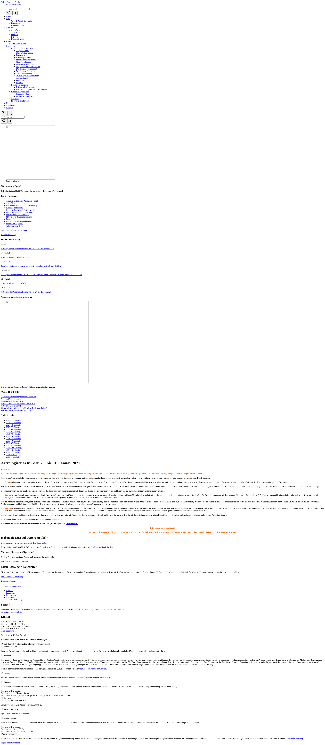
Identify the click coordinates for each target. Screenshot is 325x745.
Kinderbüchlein (17, 39)
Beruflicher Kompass (24, 96)
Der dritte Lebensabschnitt (26, 69)
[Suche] (10, 113)
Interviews (15, 23)
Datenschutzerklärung (294, 738)
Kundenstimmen (17, 25)
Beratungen (10, 46)
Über (8, 19)
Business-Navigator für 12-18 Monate (31, 89)
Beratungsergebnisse (14, 208)
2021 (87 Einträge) (13, 432)
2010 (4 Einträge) (13, 457)
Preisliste (19, 82)
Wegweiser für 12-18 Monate (28, 66)
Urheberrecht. (72, 524)
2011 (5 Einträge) (13, 454)
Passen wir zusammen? (25, 64)
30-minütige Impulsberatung (27, 76)
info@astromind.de (8, 631)
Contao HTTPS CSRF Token (16, 700)
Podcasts (14, 35)
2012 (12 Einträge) (13, 452)
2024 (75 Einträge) (13, 425)
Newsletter (10, 105)
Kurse (8, 41)
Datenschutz (11, 595)
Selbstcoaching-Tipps (14, 226)
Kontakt (9, 108)
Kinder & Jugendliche (20, 92)
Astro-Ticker (11, 203)
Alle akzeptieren (42, 644)
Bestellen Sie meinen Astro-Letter (14, 561)
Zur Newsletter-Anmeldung (12, 576)
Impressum (10, 593)
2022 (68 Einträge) (13, 429)
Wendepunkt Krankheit (25, 71)
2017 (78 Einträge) (13, 441)
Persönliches (11, 219)
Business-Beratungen (19, 85)
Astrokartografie (22, 78)
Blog (8, 103)
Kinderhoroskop (22, 94)
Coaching (15, 98)
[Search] (9, 12)
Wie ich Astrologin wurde (21, 21)
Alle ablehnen (7, 644)
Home (8, 16)
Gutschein (20, 80)
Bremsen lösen (22, 55)
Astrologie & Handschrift (11, 406)
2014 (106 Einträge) (14, 448)
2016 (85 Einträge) (13, 443)
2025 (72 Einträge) (13, 422)
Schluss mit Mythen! (14, 224)
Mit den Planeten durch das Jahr (19, 217)
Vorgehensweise (22, 50)
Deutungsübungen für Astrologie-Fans (21, 210)
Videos (14, 32)
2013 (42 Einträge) (13, 450)
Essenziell (8, 698)
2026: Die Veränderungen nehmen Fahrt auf (18, 397)
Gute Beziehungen (23, 62)
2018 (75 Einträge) (13, 438)
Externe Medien (10, 647)
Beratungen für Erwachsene (22, 48)
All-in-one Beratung (24, 73)
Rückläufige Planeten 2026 (12, 401)
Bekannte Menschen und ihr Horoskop (21, 205)
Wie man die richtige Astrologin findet (16, 410)
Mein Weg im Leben (24, 53)
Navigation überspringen (11, 4)
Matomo (7, 682)
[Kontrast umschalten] (4, 113)
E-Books (14, 37)
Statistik (7, 673)
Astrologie (10, 28)
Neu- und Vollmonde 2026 (11, 399)
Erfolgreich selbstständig (26, 87)
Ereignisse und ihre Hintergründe (19, 212)
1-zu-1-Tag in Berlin (19, 44)
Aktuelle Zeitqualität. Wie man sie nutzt (22, 201)
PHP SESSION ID (11, 709)
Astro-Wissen (16, 30)
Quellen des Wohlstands (26, 60)
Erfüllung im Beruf (23, 57)
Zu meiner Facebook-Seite (11, 612)
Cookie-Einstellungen (14, 600)
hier (34, 191)
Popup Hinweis (10, 718)
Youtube (7, 656)
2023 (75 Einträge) (13, 427)
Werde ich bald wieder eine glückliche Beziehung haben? (24, 408)
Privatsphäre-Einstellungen (24, 644)
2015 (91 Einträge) (13, 445)
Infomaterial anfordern (20, 101)
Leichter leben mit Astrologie (17, 214)
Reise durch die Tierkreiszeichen (19, 221)
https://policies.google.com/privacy (93, 669)
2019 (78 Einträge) (13, 436)
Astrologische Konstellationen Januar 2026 (18, 403)
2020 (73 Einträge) (13, 434)
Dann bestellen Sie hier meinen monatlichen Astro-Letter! (24, 543)
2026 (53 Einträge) (13, 420)
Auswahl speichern (9, 734)
